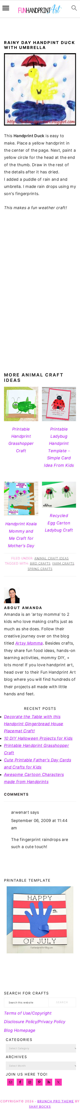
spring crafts (40, 569)
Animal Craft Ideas (51, 558)
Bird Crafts (40, 563)
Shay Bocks (40, 1107)
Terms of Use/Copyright (28, 1013)
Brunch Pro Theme (55, 1101)
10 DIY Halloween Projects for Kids (38, 738)
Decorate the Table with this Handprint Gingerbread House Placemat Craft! (33, 724)
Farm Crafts (63, 563)
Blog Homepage (20, 1030)
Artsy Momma (29, 643)
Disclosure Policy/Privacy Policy (35, 1021)
